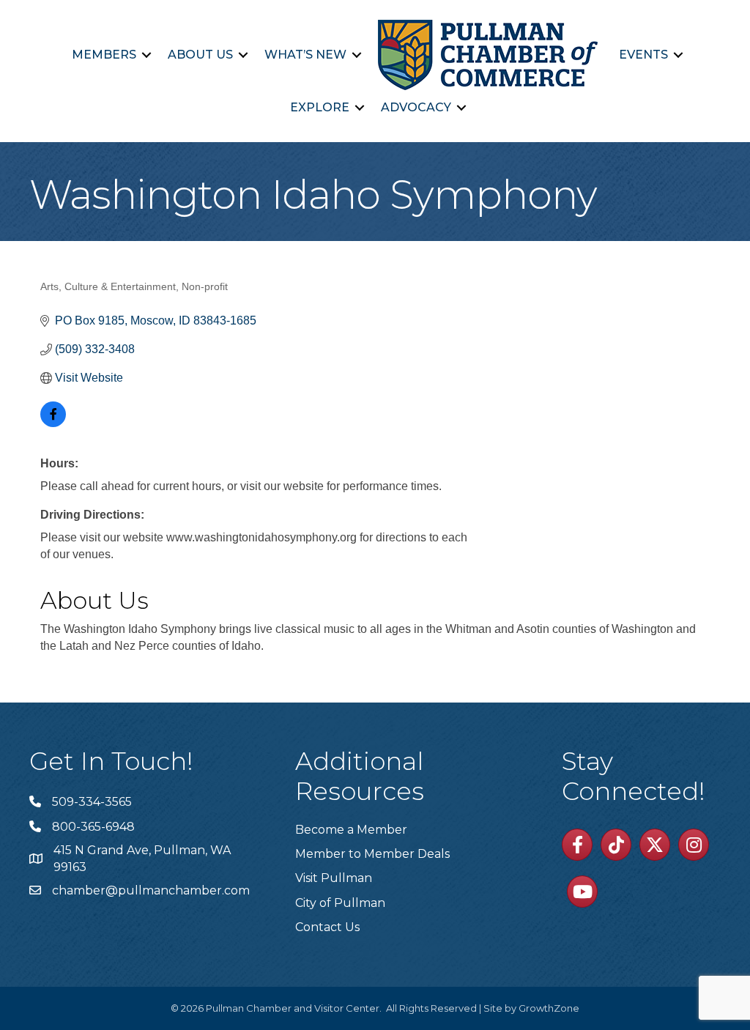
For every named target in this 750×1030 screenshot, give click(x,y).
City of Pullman (340, 903)
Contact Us (327, 927)
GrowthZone (549, 1008)
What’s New (305, 55)
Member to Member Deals (372, 854)
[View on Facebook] (53, 423)
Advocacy (416, 107)
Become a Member (351, 830)
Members (104, 55)
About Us (200, 55)
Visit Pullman (333, 878)
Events (643, 55)
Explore (319, 107)
